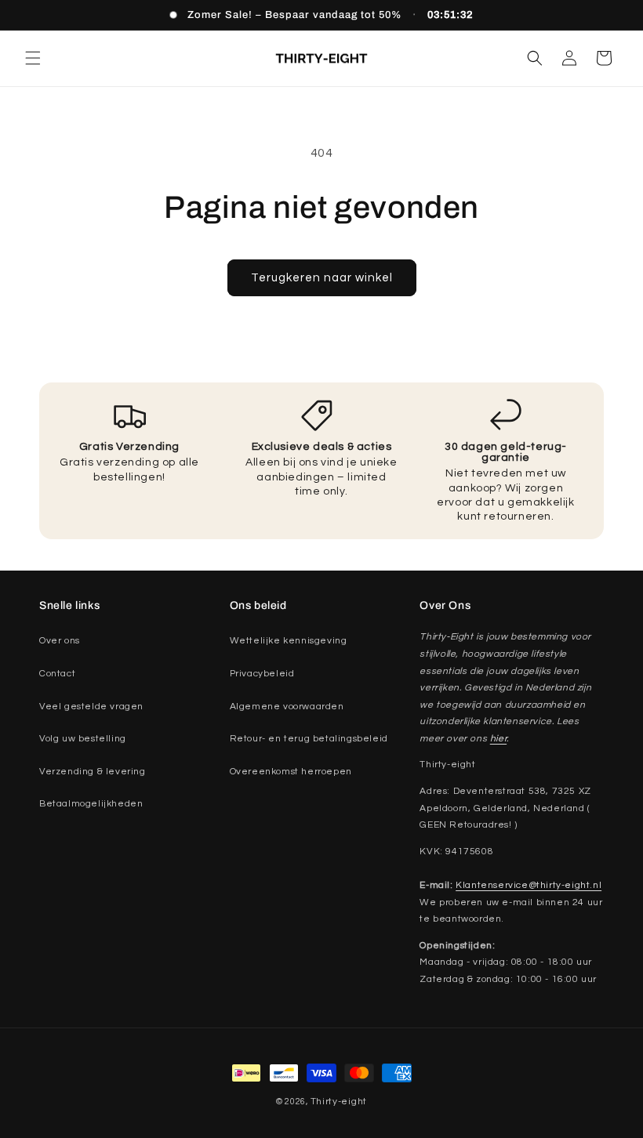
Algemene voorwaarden (287, 706)
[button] (33, 58)
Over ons (59, 641)
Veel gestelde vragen (91, 706)
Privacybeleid (262, 674)
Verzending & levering (92, 772)
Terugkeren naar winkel (322, 278)
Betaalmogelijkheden (91, 804)
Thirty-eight (339, 1101)
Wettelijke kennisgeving (288, 641)
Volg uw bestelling (82, 739)
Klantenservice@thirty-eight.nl (528, 885)
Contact (57, 674)
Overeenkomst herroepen (291, 772)
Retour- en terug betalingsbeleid (309, 739)
